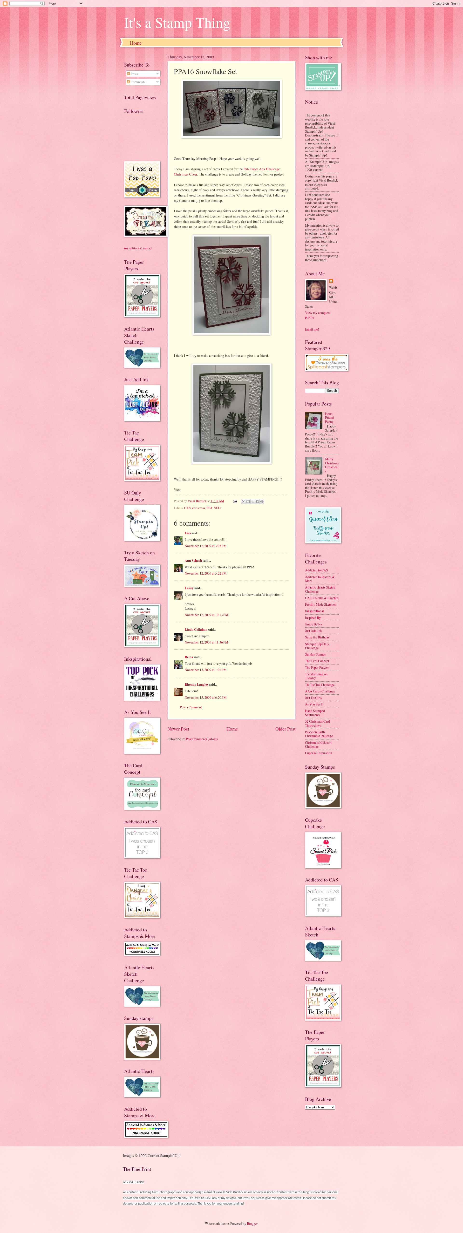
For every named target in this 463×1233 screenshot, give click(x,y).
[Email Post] (235, 501)
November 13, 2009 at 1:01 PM (205, 669)
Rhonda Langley (197, 684)
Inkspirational (314, 611)
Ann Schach (193, 560)
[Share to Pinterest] (261, 501)
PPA (209, 508)
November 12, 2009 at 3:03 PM (205, 545)
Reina (189, 657)
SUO (217, 508)
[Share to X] (252, 501)
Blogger (252, 1223)
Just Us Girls (313, 697)
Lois (188, 533)
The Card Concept (317, 660)
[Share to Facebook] (257, 501)
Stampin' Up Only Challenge (317, 646)
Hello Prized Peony (329, 417)
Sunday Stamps (315, 654)
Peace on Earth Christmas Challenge (319, 734)
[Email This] (243, 501)
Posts (134, 73)
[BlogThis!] (248, 501)
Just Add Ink (313, 630)
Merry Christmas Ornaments (332, 465)
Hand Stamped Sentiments (315, 712)
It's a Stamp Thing (177, 22)
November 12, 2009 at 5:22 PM (205, 573)
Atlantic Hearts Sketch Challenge (320, 589)
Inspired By (313, 617)
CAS (187, 508)
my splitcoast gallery (138, 248)
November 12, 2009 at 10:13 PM (206, 614)
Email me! (312, 329)
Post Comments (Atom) (202, 739)
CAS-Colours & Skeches (321, 598)
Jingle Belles (313, 624)
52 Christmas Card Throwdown (317, 723)
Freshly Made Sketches (320, 604)
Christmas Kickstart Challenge (318, 744)
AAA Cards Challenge (320, 691)
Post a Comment (191, 707)
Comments (137, 82)
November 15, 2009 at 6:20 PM (205, 697)
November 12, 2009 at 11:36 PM (206, 642)
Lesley (189, 588)
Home (136, 43)
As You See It (314, 704)
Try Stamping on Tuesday (316, 676)
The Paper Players (317, 667)
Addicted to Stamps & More (320, 579)
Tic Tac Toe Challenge (319, 684)
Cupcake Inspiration (318, 753)
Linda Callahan (196, 629)
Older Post (285, 729)
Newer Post (178, 729)
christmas (198, 508)
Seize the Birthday (317, 637)
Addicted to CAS (316, 570)
